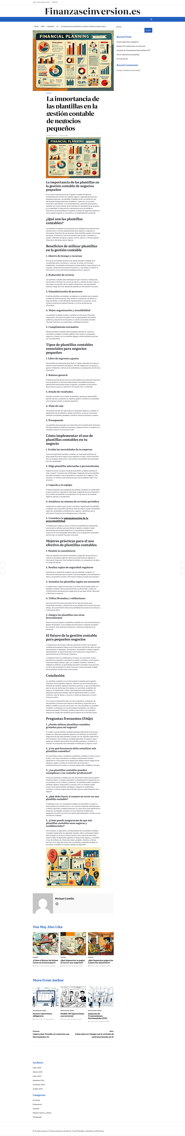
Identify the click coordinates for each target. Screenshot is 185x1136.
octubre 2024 (38, 1089)
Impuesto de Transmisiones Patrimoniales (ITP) (97, 1016)
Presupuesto (37, 1117)
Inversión (36, 1109)
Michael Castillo (63, 135)
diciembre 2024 (38, 1080)
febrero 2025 (37, 1072)
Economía (48, 93)
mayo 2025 (37, 1068)
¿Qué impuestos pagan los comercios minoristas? (100, 961)
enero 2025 (37, 1076)
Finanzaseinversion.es (92, 10)
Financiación (37, 1104)
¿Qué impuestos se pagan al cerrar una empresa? (72, 961)
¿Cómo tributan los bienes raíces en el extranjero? (45, 961)
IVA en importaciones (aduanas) (128, 55)
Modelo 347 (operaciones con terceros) (72, 1014)
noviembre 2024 (39, 1085)
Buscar (119, 27)
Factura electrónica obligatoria (42, 1014)
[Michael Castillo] (43, 903)
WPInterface (99, 1131)
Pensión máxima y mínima (39, 1010)
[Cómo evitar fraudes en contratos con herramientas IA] (2, 568)
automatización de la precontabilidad (67, 519)
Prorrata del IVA (122, 59)
